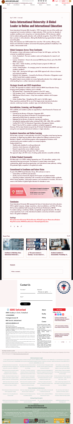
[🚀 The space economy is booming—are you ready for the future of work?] (36, 244)
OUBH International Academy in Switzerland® (17, 339)
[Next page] (66, 342)
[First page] (55, 342)
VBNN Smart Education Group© (36, 358)
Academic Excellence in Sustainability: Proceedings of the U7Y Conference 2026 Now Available (59, 253)
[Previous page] (58, 342)
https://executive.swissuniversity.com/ (21, 353)
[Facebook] (41, 1)
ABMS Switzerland (18, 309)
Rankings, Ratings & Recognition (36, 398)
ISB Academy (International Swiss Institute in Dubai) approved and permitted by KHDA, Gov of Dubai (27, 366)
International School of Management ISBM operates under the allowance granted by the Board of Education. (45, 366)
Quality (44, 314)
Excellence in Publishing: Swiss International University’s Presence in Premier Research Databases (13, 253)
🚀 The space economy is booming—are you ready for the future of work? (36, 253)
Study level (39, 289)
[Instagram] (39, 1)
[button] (8, 4)
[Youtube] (63, 314)
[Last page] (70, 342)
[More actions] (62, 18)
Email (21, 296)
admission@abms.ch (42, 3)
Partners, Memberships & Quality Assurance (36, 388)
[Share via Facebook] (10, 226)
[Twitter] (43, 1)
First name (22, 289)
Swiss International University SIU (36, 406)
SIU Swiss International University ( (9, 364)
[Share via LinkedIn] (17, 226)
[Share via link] (21, 226)
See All (68, 236)
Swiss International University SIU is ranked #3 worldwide (19, 413)
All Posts (4, 8)
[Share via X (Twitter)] (14, 226)
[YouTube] (46, 1)
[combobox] (44, 291)
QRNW (28, 341)
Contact (44, 321)
